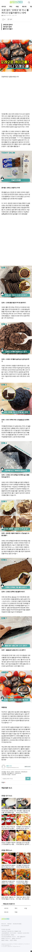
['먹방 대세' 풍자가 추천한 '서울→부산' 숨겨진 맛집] (23, 892)
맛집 (16, 912)
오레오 (12, 771)
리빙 (17, 6)
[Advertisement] (16, 95)
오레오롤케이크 (10, 773)
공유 (11, 19)
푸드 (10, 6)
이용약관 (9, 923)
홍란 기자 (3, 15)
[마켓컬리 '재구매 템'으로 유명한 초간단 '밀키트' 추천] (23, 821)
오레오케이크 (18, 773)
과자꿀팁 (4, 771)
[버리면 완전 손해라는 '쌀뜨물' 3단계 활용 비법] (8, 805)
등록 (28, 778)
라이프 (4, 6)
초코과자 (14, 774)
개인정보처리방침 (17, 923)
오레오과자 (17, 771)
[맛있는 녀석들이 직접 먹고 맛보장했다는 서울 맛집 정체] (8, 837)
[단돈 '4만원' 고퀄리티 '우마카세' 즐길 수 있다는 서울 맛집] (8, 892)
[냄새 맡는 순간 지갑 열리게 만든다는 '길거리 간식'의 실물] (23, 837)
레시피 (24, 6)
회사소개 (3, 923)
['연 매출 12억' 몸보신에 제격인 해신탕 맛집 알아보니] (23, 860)
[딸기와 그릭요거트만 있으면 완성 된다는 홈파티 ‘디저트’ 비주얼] (8, 821)
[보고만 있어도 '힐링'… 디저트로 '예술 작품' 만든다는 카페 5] (23, 876)
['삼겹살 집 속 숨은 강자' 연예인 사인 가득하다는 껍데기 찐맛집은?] (8, 876)
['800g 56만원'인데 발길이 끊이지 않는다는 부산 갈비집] (8, 860)
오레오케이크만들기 (6, 774)
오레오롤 (4, 773)
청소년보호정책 (5, 925)
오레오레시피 (24, 771)
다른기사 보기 (27, 766)
